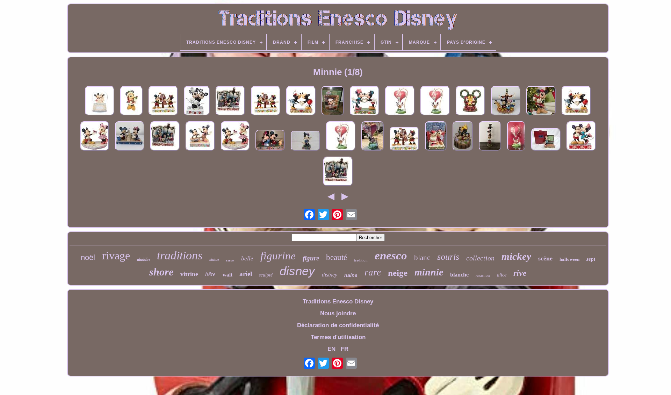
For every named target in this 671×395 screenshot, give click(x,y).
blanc (422, 257)
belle (247, 258)
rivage (116, 255)
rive (520, 273)
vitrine (189, 274)
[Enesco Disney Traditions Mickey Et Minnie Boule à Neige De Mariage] (99, 101)
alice (501, 275)
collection (480, 258)
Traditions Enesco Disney (338, 301)
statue (214, 259)
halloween (569, 259)
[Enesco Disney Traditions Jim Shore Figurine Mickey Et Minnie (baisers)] (581, 137)
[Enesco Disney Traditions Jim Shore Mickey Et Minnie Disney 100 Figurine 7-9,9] (197, 101)
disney (297, 271)
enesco (391, 255)
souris (448, 257)
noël (88, 257)
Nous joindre (338, 313)
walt (227, 275)
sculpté (266, 275)
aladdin (143, 259)
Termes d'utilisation (338, 337)
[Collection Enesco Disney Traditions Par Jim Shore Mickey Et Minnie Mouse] (265, 101)
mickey (516, 256)
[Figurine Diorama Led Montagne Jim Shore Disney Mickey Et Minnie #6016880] (470, 101)
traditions (179, 255)
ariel (245, 274)
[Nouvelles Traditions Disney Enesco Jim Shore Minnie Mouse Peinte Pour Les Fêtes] (541, 101)
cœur (230, 260)
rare (373, 272)
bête (210, 274)
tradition (361, 260)
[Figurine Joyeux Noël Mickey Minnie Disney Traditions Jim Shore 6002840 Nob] (338, 172)
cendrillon (483, 276)
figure (311, 258)
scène (545, 258)
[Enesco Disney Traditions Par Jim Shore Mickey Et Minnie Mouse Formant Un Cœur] (364, 101)
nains (351, 275)
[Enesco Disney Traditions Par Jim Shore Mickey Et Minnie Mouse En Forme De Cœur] (435, 101)
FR (344, 349)
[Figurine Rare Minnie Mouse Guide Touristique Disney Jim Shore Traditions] (305, 142)
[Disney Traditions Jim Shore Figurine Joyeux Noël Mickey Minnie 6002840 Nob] (230, 101)
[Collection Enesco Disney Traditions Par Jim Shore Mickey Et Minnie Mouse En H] (200, 137)
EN (331, 349)
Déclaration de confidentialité (338, 325)
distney (329, 275)
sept (590, 259)
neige (397, 273)
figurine (278, 256)
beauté (336, 257)
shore (161, 272)
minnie (428, 272)
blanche (459, 275)
